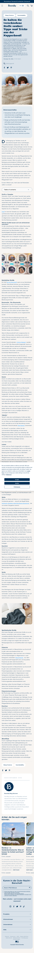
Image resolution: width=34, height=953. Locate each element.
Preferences (17, 487)
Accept (17, 479)
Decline (17, 483)
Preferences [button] (8, 474)
